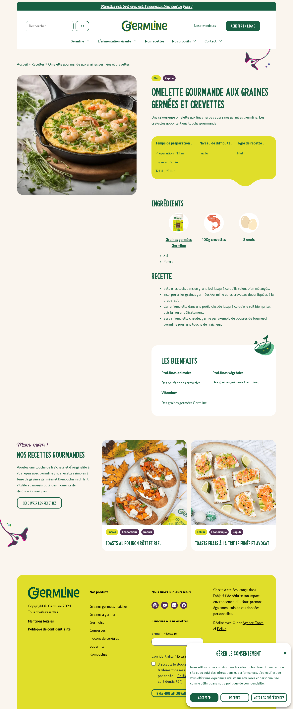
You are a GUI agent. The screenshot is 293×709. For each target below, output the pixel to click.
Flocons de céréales (104, 638)
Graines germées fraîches (108, 607)
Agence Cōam (253, 623)
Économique (129, 532)
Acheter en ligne (243, 26)
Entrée (112, 532)
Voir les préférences (269, 697)
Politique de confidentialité (49, 629)
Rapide (169, 78)
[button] (285, 653)
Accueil (22, 64)
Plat (156, 78)
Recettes (37, 64)
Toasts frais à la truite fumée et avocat (232, 542)
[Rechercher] (82, 26)
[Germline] (144, 26)
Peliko (221, 629)
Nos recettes (154, 41)
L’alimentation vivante (114, 41)
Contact (211, 41)
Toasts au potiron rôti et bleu (133, 542)
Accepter (204, 697)
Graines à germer (103, 615)
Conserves (97, 630)
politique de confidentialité (245, 683)
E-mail (164, 633)
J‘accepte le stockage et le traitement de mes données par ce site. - (178, 672)
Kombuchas (98, 654)
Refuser (234, 697)
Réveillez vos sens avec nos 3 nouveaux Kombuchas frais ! (147, 6)
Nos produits (181, 41)
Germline (77, 41)
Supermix (97, 646)
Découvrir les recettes (39, 503)
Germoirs (97, 623)
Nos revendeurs (205, 26)
